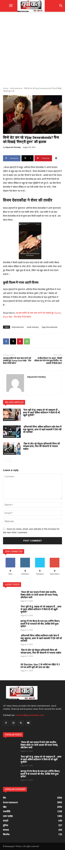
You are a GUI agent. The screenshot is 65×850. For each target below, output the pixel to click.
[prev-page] (5, 460)
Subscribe (54, 559)
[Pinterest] (20, 341)
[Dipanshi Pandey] (15, 383)
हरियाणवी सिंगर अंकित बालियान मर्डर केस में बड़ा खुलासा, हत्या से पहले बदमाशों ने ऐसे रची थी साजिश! (42, 429)
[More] (56, 158)
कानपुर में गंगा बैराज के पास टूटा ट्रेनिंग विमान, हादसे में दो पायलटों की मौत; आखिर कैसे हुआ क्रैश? (40, 624)
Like (10, 559)
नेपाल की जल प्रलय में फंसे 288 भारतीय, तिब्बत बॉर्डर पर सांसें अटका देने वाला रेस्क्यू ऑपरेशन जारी (39, 595)
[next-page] (10, 460)
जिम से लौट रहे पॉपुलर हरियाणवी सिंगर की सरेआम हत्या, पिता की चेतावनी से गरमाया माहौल (41, 446)
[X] (13, 341)
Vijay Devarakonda (49, 327)
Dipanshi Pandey (13, 147)
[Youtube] (28, 723)
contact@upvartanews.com (29, 715)
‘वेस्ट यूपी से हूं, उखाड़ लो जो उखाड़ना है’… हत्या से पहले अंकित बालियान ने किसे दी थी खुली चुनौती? (41, 412)
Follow (25, 559)
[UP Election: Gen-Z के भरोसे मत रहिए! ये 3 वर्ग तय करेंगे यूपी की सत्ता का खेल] (10, 668)
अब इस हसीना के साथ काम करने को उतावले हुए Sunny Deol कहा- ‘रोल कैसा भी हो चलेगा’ (17, 361)
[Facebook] (6, 341)
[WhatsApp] (27, 341)
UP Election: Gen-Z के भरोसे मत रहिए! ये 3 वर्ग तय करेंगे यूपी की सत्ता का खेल (40, 666)
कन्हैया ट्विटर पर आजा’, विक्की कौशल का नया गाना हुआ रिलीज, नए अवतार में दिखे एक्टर (48, 361)
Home (5, 88)
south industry (33, 327)
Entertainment (16, 88)
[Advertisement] (32, 49)
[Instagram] (13, 723)
